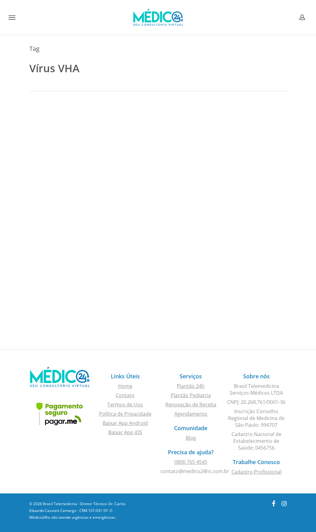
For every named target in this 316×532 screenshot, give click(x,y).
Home (125, 386)
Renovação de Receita (190, 404)
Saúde (47, 138)
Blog (191, 437)
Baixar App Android (125, 423)
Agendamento (190, 413)
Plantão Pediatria (191, 395)
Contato (125, 395)
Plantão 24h (191, 386)
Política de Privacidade (125, 413)
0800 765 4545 (190, 462)
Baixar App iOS (125, 432)
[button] (12, 17)
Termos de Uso (125, 404)
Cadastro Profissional (256, 471)
